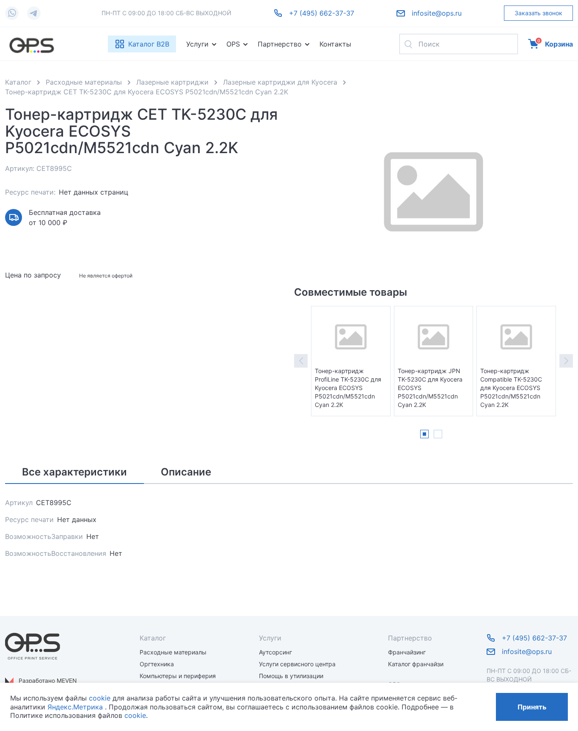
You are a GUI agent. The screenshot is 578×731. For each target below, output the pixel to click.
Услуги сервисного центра (297, 664)
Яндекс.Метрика (75, 707)
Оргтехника (157, 664)
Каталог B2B (148, 44)
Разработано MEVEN (48, 680)
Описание (186, 472)
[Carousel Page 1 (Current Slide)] (424, 434)
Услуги (197, 44)
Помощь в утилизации (291, 675)
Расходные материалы (173, 652)
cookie (99, 698)
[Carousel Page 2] (438, 434)
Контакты (335, 44)
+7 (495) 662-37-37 (321, 13)
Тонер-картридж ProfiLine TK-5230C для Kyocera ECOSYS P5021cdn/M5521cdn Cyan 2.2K (348, 387)
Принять (531, 707)
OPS (233, 44)
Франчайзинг (407, 652)
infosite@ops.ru (437, 13)
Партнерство (280, 44)
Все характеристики (74, 472)
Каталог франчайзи (415, 664)
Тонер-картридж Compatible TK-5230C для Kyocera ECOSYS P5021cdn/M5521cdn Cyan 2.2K (511, 387)
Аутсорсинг (275, 652)
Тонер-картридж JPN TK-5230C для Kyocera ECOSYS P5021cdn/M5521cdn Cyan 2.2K (430, 387)
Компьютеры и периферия (178, 675)
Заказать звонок (538, 12)
